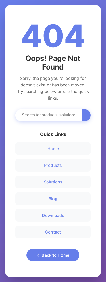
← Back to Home (53, 255)
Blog (53, 198)
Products (53, 165)
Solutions (53, 181)
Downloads (53, 215)
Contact (53, 232)
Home (53, 148)
